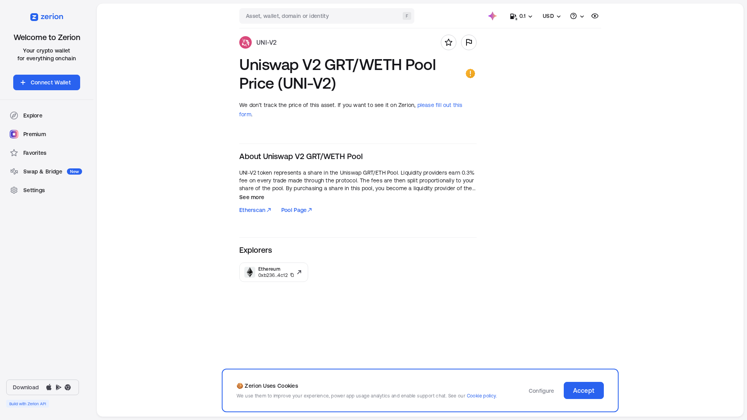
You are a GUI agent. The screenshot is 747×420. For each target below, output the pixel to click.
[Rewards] (492, 16)
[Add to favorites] (448, 42)
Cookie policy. (482, 395)
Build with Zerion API (27, 403)
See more (251, 197)
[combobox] (327, 16)
